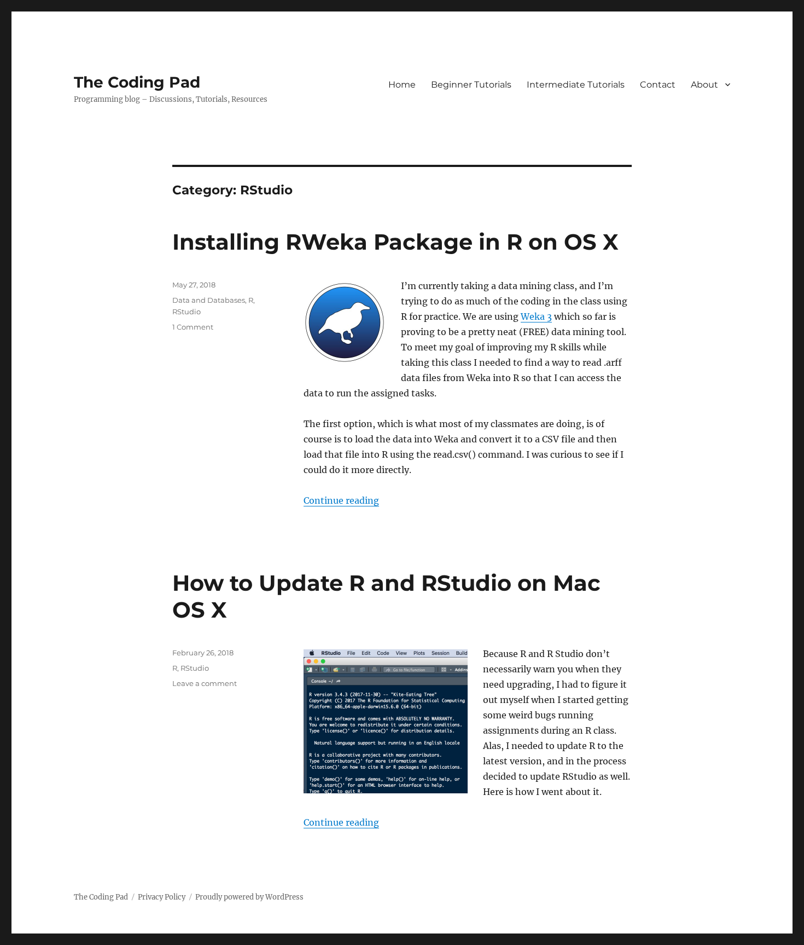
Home (402, 84)
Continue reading (341, 500)
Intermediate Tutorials (576, 84)
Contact (657, 84)
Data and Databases (208, 300)
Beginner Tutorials (471, 84)
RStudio (186, 311)
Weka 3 (536, 316)
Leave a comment (204, 683)
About (704, 84)
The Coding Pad (137, 82)
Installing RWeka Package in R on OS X (395, 241)
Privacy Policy (161, 897)
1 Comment (192, 326)
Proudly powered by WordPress (249, 897)
